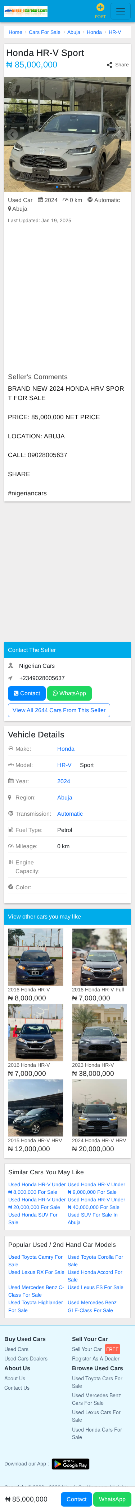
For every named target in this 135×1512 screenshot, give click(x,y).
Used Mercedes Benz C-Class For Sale (36, 1291)
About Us (14, 1378)
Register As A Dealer (96, 1358)
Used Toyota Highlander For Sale (35, 1306)
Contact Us (17, 1387)
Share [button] (122, 64)
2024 (63, 781)
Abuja (73, 32)
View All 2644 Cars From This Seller (59, 710)
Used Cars (16, 1349)
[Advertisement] (67, 298)
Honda (94, 32)
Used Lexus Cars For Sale (96, 1415)
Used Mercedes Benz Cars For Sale (96, 1399)
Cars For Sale (44, 32)
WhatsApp (72, 693)
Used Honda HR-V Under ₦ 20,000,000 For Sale (37, 1203)
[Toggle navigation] (121, 11)
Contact (29, 693)
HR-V (115, 32)
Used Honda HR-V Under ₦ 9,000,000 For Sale (96, 1188)
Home (15, 32)
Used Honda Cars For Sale (97, 1433)
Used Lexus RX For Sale (36, 1272)
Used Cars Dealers (26, 1358)
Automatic (70, 814)
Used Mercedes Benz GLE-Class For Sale (92, 1306)
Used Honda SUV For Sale (33, 1218)
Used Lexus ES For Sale (95, 1287)
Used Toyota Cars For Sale (97, 1382)
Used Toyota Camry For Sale (35, 1260)
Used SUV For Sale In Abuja (93, 1218)
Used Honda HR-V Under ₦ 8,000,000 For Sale (37, 1188)
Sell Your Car (95, 1349)
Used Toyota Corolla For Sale (95, 1260)
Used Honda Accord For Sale (95, 1276)
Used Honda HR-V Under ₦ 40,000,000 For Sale (96, 1203)
